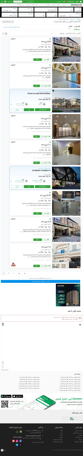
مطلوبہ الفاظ (31, 13)
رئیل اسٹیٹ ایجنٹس (58, 439)
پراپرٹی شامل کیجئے (58, 441)
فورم (61, 435)
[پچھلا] (19, 273)
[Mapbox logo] (5, 370)
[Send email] (49, 86)
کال (37, 59)
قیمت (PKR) (78, 13)
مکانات (70, 27)
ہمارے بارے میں (78, 430)
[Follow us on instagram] (16, 442)
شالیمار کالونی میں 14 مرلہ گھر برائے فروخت (29, 388)
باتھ (44, 13)
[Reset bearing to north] (3, 367)
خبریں (61, 433)
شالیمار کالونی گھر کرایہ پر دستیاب (11, 27)
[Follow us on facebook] (20, 442)
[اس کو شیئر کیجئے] (55, 60)
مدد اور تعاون (79, 437)
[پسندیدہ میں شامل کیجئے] (53, 60)
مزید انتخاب (15, 13)
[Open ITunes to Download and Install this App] (17, 397)
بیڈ (56, 13)
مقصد (79, 8)
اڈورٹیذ (80, 439)
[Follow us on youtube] (13, 442)
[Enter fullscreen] (3, 325)
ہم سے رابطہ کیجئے (77, 433)
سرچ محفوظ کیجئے (7, 22)
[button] (77, 10)
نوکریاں (80, 435)
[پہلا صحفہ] (24, 273)
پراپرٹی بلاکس (70, 2)
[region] (41, 347)
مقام (56, 8)
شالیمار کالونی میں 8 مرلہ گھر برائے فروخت (29, 382)
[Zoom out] (3, 364)
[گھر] (81, 1)
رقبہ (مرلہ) (15, 8)
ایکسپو (61, 437)
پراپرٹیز (77, 2)
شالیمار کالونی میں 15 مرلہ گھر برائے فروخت (69, 390)
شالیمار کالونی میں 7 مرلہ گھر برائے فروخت (70, 382)
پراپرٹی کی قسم (30, 8)
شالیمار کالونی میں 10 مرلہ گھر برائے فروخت (29, 384)
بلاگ (62, 430)
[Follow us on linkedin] (16, 446)
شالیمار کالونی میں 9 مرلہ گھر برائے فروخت (70, 384)
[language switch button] (10, 2)
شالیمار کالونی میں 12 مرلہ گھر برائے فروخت (29, 386)
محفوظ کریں (42, 109)
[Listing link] (45, 49)
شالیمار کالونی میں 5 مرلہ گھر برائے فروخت (70, 379)
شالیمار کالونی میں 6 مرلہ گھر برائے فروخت (29, 379)
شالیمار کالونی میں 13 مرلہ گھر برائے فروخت (69, 388)
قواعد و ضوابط (78, 441)
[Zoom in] (3, 362)
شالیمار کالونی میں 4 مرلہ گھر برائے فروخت (29, 377)
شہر (72, 8)
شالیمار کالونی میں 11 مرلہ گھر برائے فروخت (69, 386)
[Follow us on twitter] (20, 446)
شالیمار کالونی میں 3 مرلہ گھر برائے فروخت (70, 377)
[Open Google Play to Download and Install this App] (6, 397)
